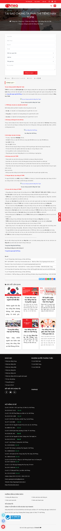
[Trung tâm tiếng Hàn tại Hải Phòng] (13, 323)
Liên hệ (44, 1)
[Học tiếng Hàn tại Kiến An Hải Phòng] (30, 323)
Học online (37, 1)
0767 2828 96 (11, 462)
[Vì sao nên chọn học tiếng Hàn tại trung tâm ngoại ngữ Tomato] (30, 291)
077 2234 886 (11, 422)
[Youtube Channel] (52, 1)
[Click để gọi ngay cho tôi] (3, 526)
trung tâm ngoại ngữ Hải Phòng (14, 94)
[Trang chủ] (59, 214)
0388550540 (11, 451)
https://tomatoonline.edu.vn (12, 485)
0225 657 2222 (11, 410)
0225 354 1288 (11, 416)
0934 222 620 (16, 476)
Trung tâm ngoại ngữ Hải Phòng (12, 251)
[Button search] (51, 6)
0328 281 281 (11, 433)
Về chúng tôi (29, 1)
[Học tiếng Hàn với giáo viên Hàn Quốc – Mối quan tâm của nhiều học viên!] (48, 323)
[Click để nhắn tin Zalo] (3, 521)
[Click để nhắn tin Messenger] (3, 515)
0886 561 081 (11, 428)
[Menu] (55, 6)
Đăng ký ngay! (29, 73)
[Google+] (55, 1)
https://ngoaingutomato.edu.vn (18, 482)
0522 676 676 (11, 439)
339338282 (11, 445)
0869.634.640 (11, 457)
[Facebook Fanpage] (49, 1)
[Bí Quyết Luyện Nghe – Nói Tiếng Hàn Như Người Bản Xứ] (48, 291)
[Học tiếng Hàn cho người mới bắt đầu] (13, 291)
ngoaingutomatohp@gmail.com (16, 479)
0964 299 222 (26, 476)
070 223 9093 (11, 473)
